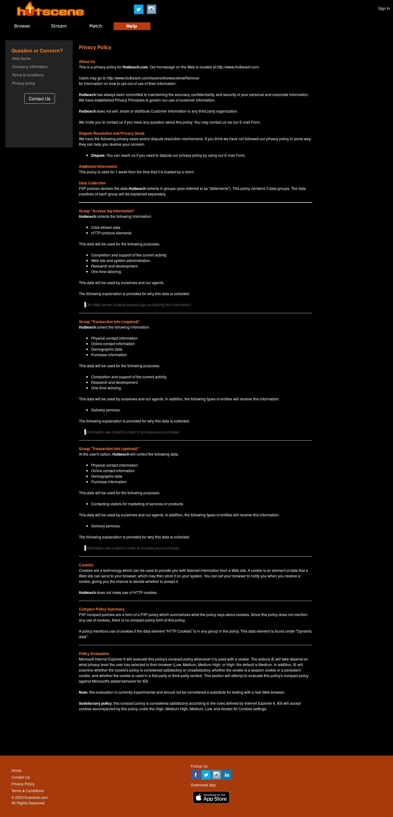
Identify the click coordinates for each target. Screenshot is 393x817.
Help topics (21, 58)
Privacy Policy (23, 783)
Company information (30, 66)
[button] (39, 98)
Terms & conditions (28, 74)
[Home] (50, 14)
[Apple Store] (211, 801)
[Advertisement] (196, 737)
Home (16, 770)
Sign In (384, 8)
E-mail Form (249, 122)
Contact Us (20, 777)
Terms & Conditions (27, 790)
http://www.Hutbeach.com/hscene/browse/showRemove (153, 77)
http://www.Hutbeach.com (238, 66)
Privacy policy (23, 83)
